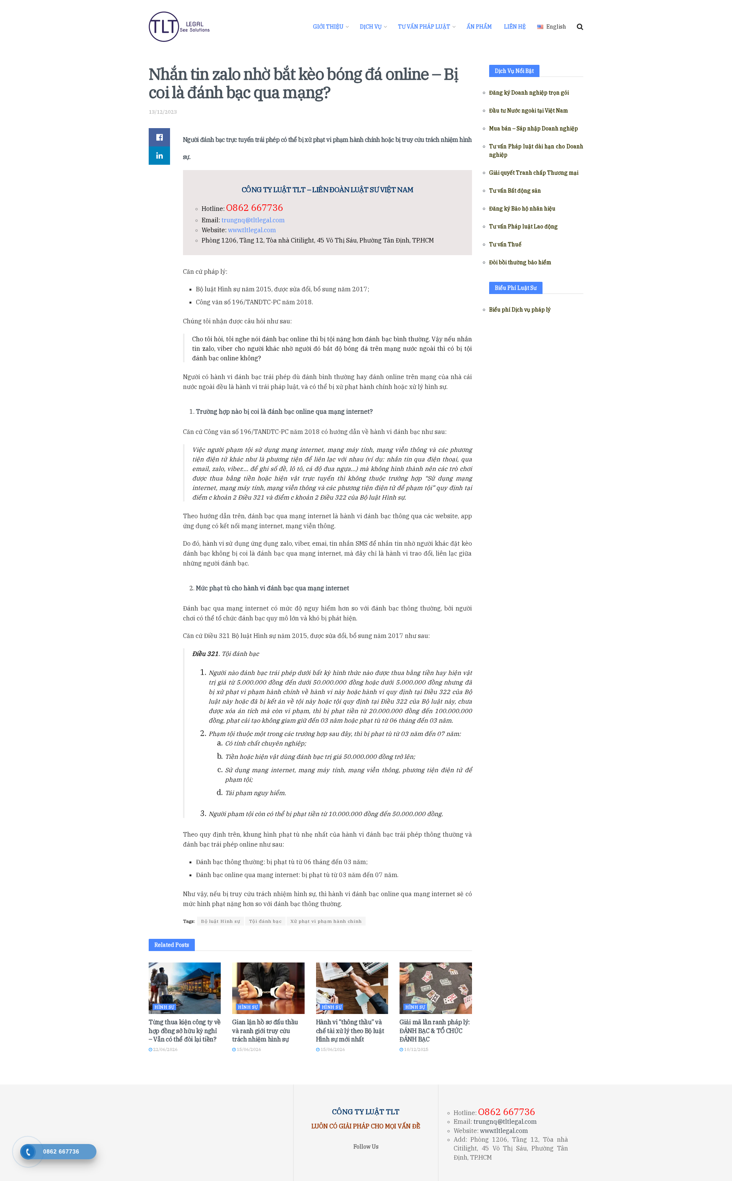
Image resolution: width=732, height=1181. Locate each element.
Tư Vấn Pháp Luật (424, 26)
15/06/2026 (248, 1049)
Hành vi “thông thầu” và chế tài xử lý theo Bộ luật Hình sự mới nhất (350, 1030)
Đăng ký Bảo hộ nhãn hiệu (522, 208)
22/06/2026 (165, 1049)
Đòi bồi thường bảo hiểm (520, 262)
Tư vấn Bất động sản (515, 190)
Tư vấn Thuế (505, 244)
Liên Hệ (515, 26)
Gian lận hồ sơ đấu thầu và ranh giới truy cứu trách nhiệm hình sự (265, 1030)
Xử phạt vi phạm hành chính (326, 921)
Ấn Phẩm (479, 26)
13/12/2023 (163, 112)
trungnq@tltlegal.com (253, 220)
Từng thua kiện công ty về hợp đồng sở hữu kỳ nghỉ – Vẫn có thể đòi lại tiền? (185, 1030)
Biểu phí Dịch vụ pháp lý (520, 309)
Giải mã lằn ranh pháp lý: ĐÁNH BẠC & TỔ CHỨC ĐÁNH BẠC (435, 1030)
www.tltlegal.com (252, 230)
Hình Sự (164, 1007)
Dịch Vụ (371, 26)
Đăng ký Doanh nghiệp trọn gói (529, 92)
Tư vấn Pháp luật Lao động (523, 226)
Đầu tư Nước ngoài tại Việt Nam (528, 110)
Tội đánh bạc (265, 921)
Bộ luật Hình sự (220, 921)
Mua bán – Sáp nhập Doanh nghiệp (533, 128)
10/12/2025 (416, 1049)
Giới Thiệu (328, 26)
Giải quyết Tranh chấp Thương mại (533, 172)
